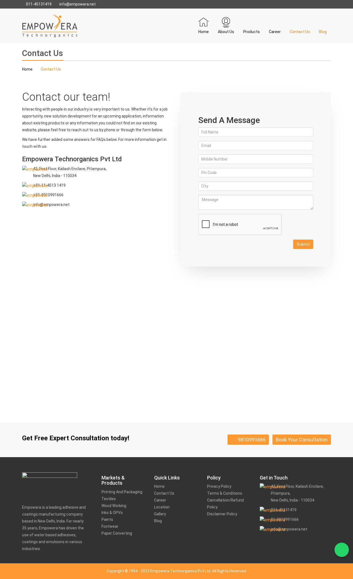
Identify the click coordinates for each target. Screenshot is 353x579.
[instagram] (278, 542)
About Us (226, 32)
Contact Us (300, 32)
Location (162, 507)
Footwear (109, 526)
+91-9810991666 (48, 195)
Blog (323, 32)
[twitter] (271, 543)
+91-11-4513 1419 (49, 185)
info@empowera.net (77, 4)
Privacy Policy (219, 486)
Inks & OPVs (112, 512)
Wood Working (113, 505)
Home (203, 32)
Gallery (160, 514)
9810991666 (250, 440)
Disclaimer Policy (222, 514)
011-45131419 (38, 4)
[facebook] (262, 542)
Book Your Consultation (302, 440)
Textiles (108, 499)
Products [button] (251, 32)
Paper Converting (116, 533)
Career (275, 32)
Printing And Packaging (121, 492)
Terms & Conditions (224, 493)
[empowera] (49, 25)
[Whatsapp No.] (342, 550)
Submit (303, 244)
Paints (107, 519)
